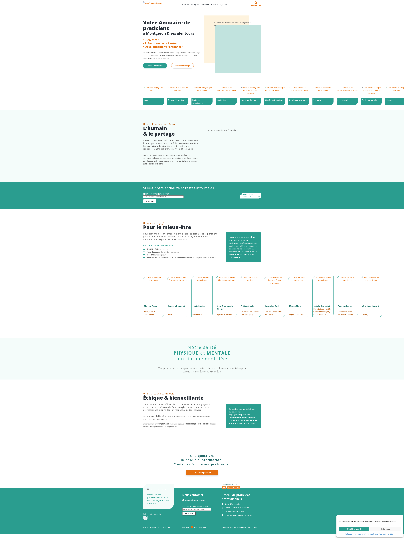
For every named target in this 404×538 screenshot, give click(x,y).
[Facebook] (233, 487)
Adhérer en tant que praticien (237, 508)
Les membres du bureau (235, 511)
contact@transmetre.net (195, 500)
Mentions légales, (239, 527)
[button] (214, 4)
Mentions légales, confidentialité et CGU (377, 534)
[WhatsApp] (229, 487)
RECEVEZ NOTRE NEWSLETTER (156, 194)
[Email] (238, 487)
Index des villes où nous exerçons (238, 515)
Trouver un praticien (154, 65)
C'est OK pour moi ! (354, 529)
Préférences (385, 529)
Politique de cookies (353, 534)
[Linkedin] (224, 487)
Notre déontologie (182, 65)
